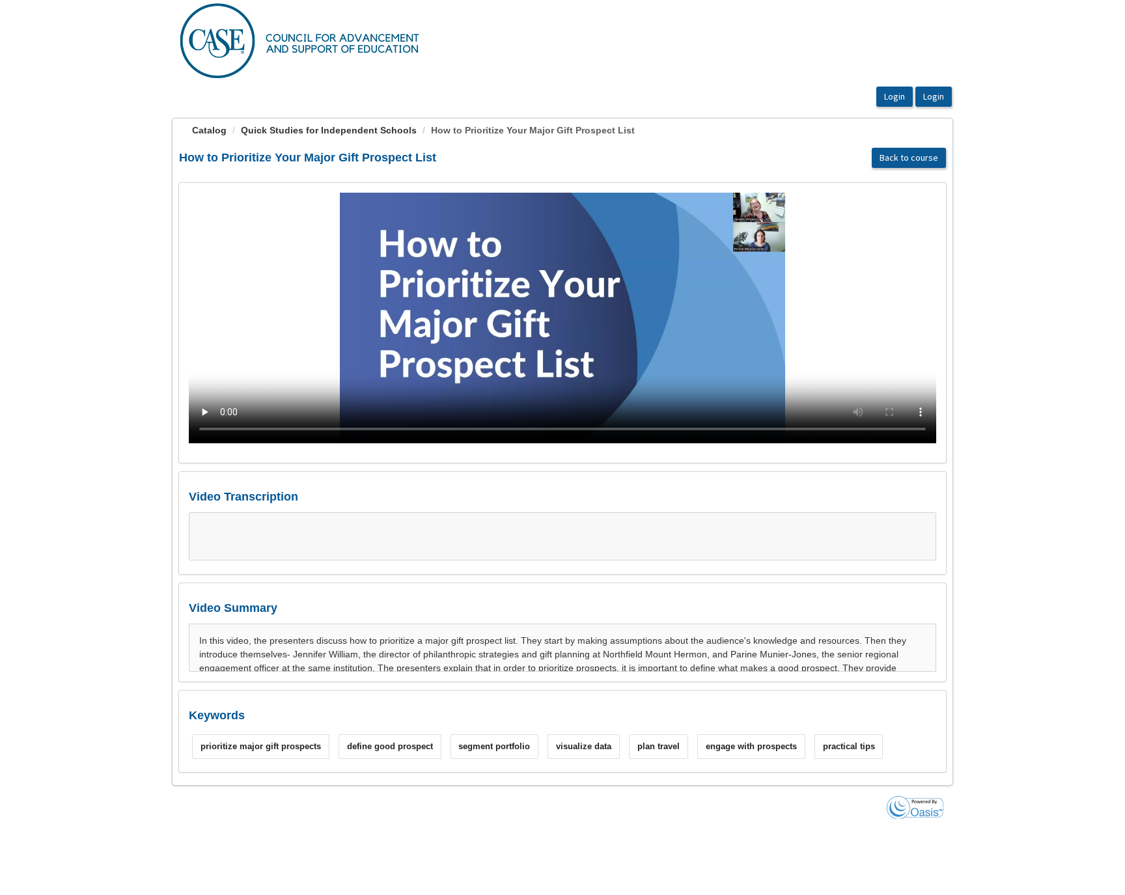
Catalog (209, 130)
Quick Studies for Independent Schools (329, 130)
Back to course (909, 157)
